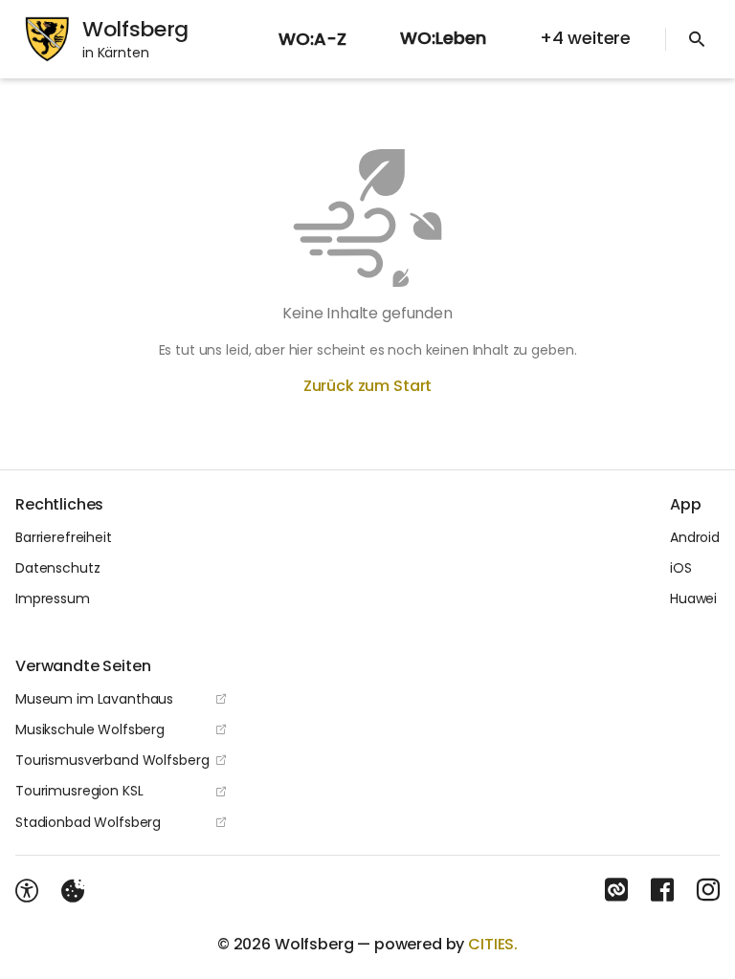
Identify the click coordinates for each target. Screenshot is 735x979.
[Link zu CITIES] (616, 890)
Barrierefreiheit (63, 537)
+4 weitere (585, 38)
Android (695, 537)
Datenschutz (57, 567)
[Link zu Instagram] (708, 890)
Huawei (693, 598)
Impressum (52, 598)
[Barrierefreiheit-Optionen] (26, 891)
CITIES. (493, 944)
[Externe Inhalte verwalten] (72, 891)
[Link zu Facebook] (662, 890)
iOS (681, 567)
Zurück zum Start (367, 386)
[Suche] (696, 39)
